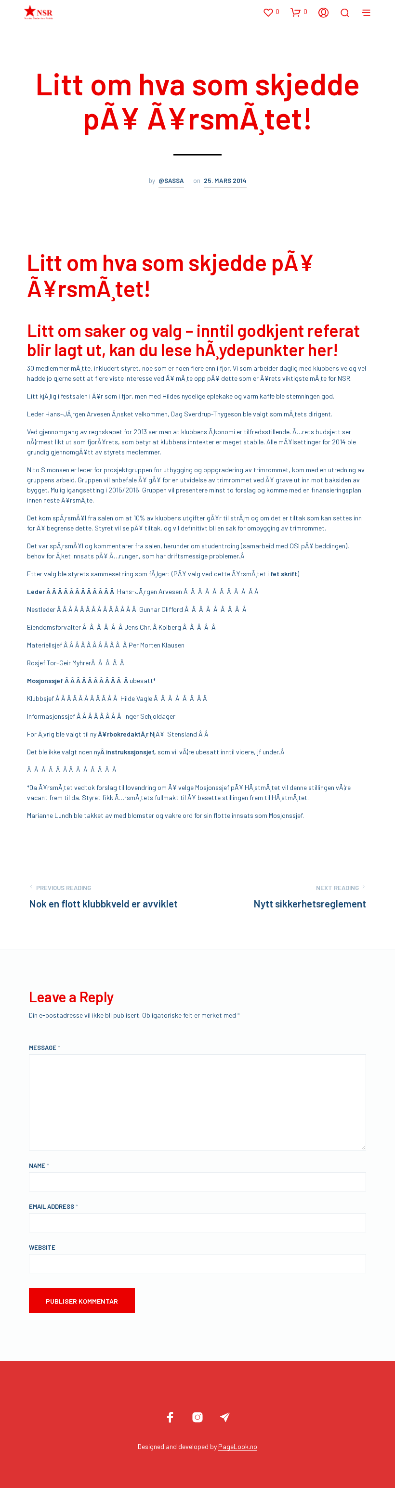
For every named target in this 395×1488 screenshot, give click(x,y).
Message (44, 1047)
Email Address (53, 1206)
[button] (271, 12)
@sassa (171, 180)
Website (42, 1247)
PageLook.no (237, 1446)
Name (39, 1165)
